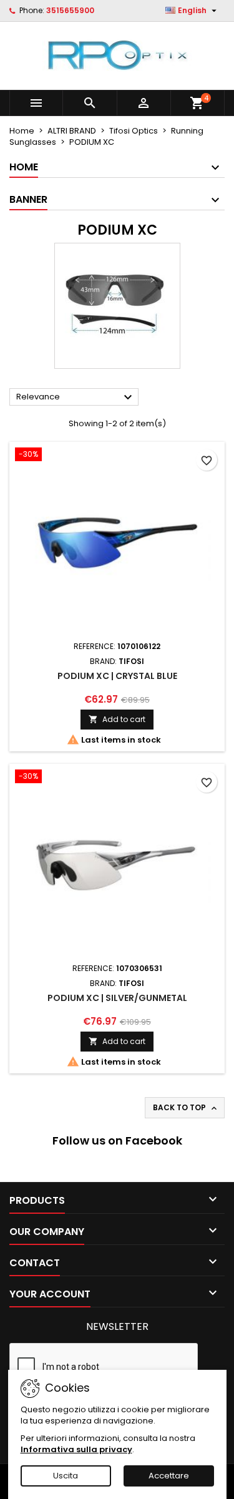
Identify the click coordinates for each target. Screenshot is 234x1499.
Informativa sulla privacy (76, 1449)
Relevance (75, 397)
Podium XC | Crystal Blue (117, 676)
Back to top (186, 1107)
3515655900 (70, 10)
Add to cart (117, 719)
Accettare (169, 1476)
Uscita (65, 1476)
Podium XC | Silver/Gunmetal (117, 998)
